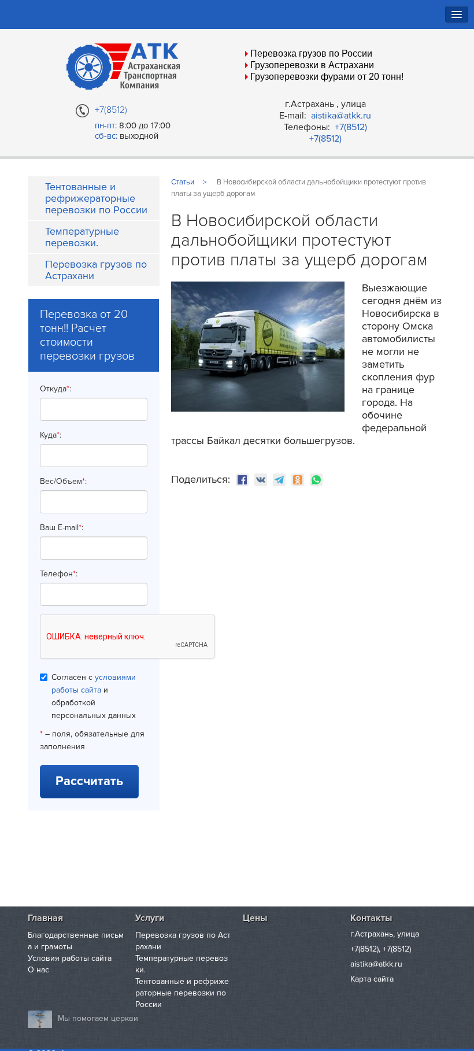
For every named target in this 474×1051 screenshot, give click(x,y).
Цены (255, 918)
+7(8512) (351, 127)
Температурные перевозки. (82, 237)
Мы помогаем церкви (98, 1018)
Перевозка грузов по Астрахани (96, 270)
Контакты (371, 918)
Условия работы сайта (70, 958)
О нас (38, 970)
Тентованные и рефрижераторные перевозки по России (96, 198)
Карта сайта (372, 979)
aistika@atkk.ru (341, 115)
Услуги (149, 918)
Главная (45, 918)
